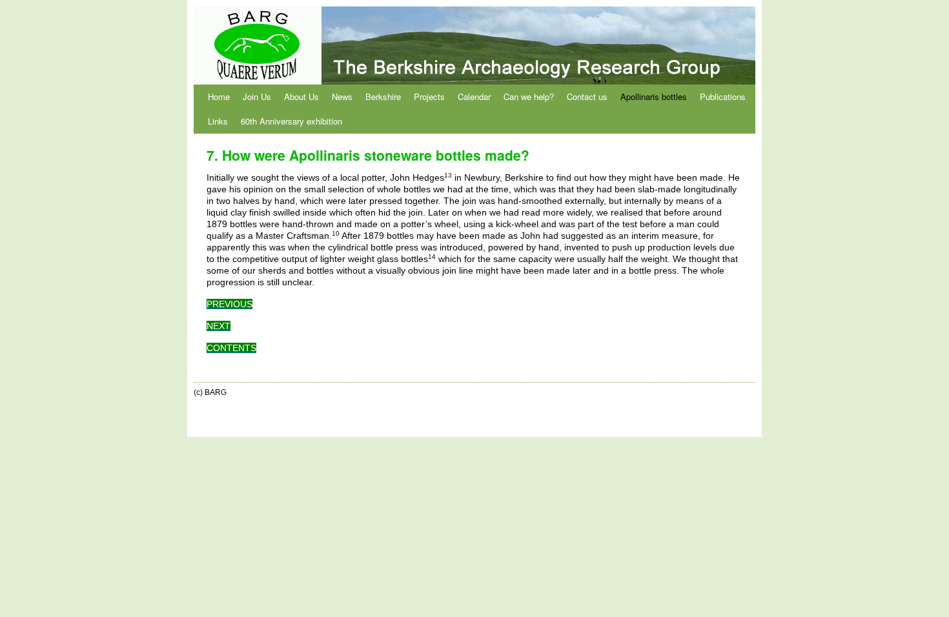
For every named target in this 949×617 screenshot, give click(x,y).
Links (218, 121)
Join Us (257, 96)
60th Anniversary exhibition (291, 121)
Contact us (587, 96)
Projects (429, 96)
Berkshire (383, 96)
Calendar (474, 96)
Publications (723, 96)
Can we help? (529, 96)
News (342, 96)
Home (219, 96)
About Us (301, 96)
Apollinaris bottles (653, 96)
